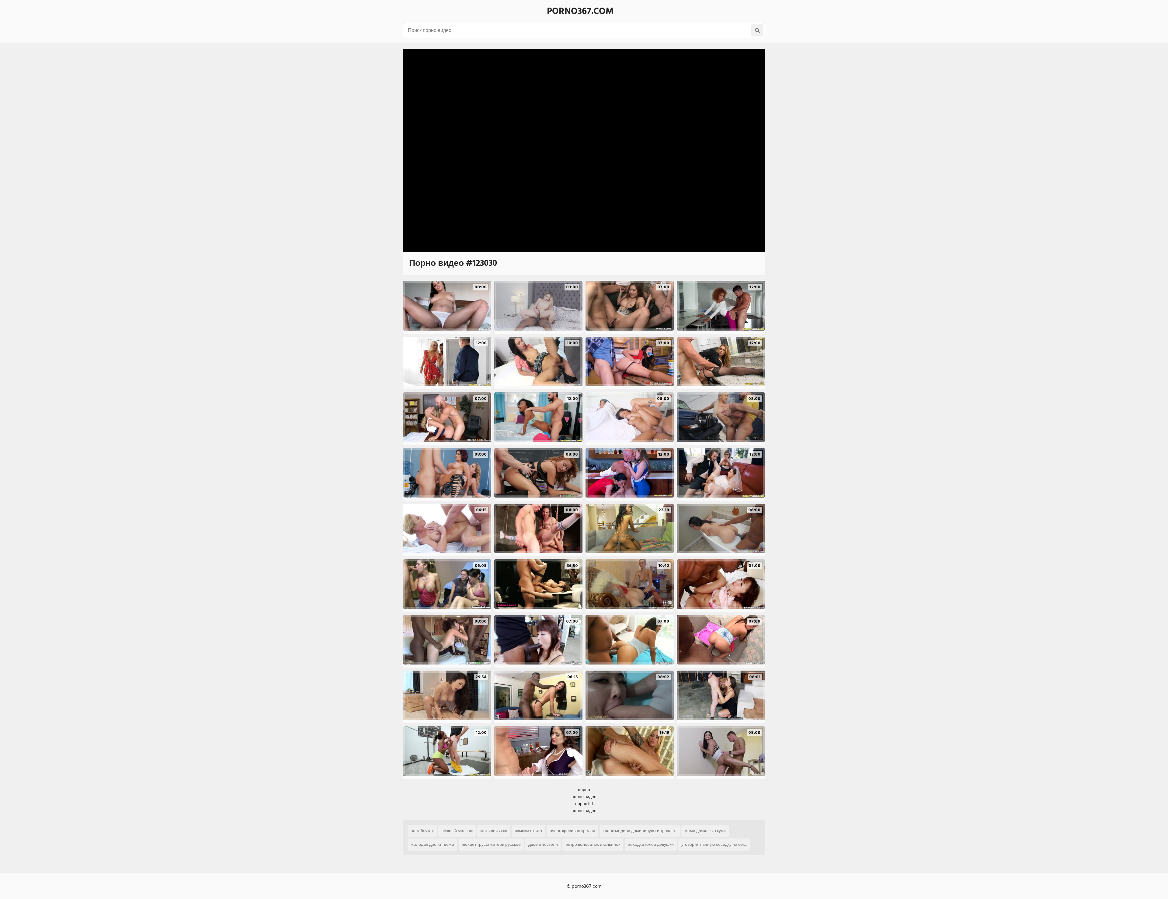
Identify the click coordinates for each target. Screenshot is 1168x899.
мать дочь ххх (493, 830)
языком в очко (528, 830)
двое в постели (543, 844)
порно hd (584, 803)
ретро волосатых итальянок (592, 844)
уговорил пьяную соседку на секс (714, 844)
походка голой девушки (651, 844)
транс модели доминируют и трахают (640, 830)
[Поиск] (757, 30)
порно (584, 789)
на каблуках (422, 830)
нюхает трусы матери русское (491, 844)
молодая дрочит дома (432, 844)
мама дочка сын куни (705, 830)
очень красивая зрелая (572, 830)
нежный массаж (457, 830)
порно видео (584, 796)
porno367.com (580, 11)
